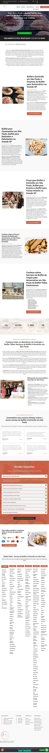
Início (6, 44)
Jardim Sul (35, 648)
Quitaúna (11, 625)
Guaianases (27, 588)
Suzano (42, 643)
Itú (41, 608)
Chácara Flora (36, 590)
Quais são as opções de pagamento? (9, 502)
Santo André (43, 629)
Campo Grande (36, 581)
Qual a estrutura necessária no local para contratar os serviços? (14, 505)
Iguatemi (27, 590)
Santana (19, 600)
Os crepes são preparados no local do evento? (11, 492)
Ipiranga (34, 619)
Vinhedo (42, 650)
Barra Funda (12, 580)
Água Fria (19, 569)
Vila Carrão (27, 624)
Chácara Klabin (36, 595)
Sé (2, 606)
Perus (18, 598)
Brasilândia (19, 574)
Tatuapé (26, 622)
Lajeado (26, 601)
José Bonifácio (20, 589)
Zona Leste (28, 566)
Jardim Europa (36, 633)
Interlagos (35, 617)
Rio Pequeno (12, 630)
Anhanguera (4, 571)
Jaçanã (18, 584)
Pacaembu (4, 596)
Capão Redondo (36, 588)
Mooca (26, 603)
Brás (3, 581)
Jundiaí (42, 612)
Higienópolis (4, 590)
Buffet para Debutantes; (32, 303)
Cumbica (42, 584)
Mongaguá (43, 619)
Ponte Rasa (27, 611)
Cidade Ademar (36, 597)
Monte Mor (43, 621)
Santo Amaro (35, 680)
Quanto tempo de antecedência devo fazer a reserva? (12, 485)
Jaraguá (11, 601)
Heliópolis (35, 611)
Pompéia (11, 620)
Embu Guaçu (43, 588)
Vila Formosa (27, 628)
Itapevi (11, 596)
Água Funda (35, 569)
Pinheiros (11, 616)
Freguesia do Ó (20, 578)
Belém (26, 573)
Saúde (34, 682)
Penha (26, 609)
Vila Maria (19, 611)
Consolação (4, 588)
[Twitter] (37, 3)
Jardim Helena (28, 599)
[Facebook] (33, 1)
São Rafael (35, 678)
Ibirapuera (35, 615)
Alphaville (12, 571)
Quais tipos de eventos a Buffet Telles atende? (11, 476)
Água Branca (12, 569)
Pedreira (35, 670)
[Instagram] (35, 1)
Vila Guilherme (20, 609)
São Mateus (27, 614)
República (4, 600)
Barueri (11, 582)
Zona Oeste (13, 566)
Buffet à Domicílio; (31, 299)
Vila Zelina (27, 635)
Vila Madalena (12, 648)
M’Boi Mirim (35, 654)
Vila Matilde (27, 632)
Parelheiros (35, 668)
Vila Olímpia (35, 701)
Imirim (18, 582)
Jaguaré (11, 597)
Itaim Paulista (28, 592)
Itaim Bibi (35, 621)
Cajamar (42, 580)
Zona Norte (21, 566)
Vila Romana (12, 650)
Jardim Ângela (36, 632)
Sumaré (11, 635)
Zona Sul (36, 566)
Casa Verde (19, 576)
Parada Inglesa (20, 596)
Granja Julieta (36, 609)
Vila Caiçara (43, 648)
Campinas (43, 582)
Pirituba (11, 618)
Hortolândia (43, 602)
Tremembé (19, 605)
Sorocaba (43, 641)
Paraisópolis (35, 666)
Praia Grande (43, 625)
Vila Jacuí (27, 630)
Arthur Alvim (27, 571)
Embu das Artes (13, 592)
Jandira (11, 599)
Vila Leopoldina (13, 646)
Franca (42, 593)
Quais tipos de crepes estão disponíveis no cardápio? (12, 488)
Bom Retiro (4, 579)
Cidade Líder (27, 577)
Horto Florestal (20, 580)
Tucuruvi (19, 607)
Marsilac (35, 652)
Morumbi (35, 660)
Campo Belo (35, 579)
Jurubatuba (35, 650)
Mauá (42, 614)
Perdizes (11, 614)
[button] (24, 476)
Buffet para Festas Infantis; (33, 305)
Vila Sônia (35, 706)
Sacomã (34, 674)
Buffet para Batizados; (32, 301)
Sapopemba (27, 620)
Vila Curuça (27, 626)
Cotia (11, 590)
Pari (2, 598)
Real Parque (35, 672)
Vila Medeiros (20, 613)
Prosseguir (20, 750)
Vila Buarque (4, 607)
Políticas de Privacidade (27, 750)
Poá (42, 623)
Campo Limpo (36, 583)
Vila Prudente (28, 633)
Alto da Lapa (12, 573)
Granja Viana (12, 594)
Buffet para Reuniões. (32, 308)
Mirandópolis (35, 656)
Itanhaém (43, 606)
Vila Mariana (35, 696)
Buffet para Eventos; (32, 304)
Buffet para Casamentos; (32, 302)
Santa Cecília (4, 602)
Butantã (11, 584)
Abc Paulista (43, 569)
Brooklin (34, 577)
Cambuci (3, 583)
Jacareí (42, 610)
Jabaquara (35, 626)
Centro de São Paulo (4, 566)
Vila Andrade (35, 684)
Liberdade (4, 594)
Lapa (11, 603)
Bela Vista (4, 577)
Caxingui (11, 588)
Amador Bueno (12, 578)
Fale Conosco (36, 9)
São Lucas (27, 612)
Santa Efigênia (4, 604)
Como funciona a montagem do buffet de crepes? (12, 498)
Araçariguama (44, 575)
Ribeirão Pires (44, 627)
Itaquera (27, 594)
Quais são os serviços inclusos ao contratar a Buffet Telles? (13, 509)
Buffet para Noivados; (32, 307)
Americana (43, 573)
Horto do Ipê (35, 613)
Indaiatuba (43, 604)
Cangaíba (27, 575)
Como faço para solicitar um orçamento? (10, 512)
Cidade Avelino (36, 599)
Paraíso (34, 664)
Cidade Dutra (35, 601)
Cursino (34, 605)
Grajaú (34, 607)
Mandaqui (19, 594)
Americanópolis (28, 569)
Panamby (35, 662)
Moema (34, 658)
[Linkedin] (37, 1)
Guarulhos (43, 600)
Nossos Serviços (11, 44)
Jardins (3, 592)
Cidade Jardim (36, 603)
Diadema (43, 586)
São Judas (35, 676)
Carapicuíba (12, 586)
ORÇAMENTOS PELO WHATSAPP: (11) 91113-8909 (24, 38)
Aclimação (4, 569)
